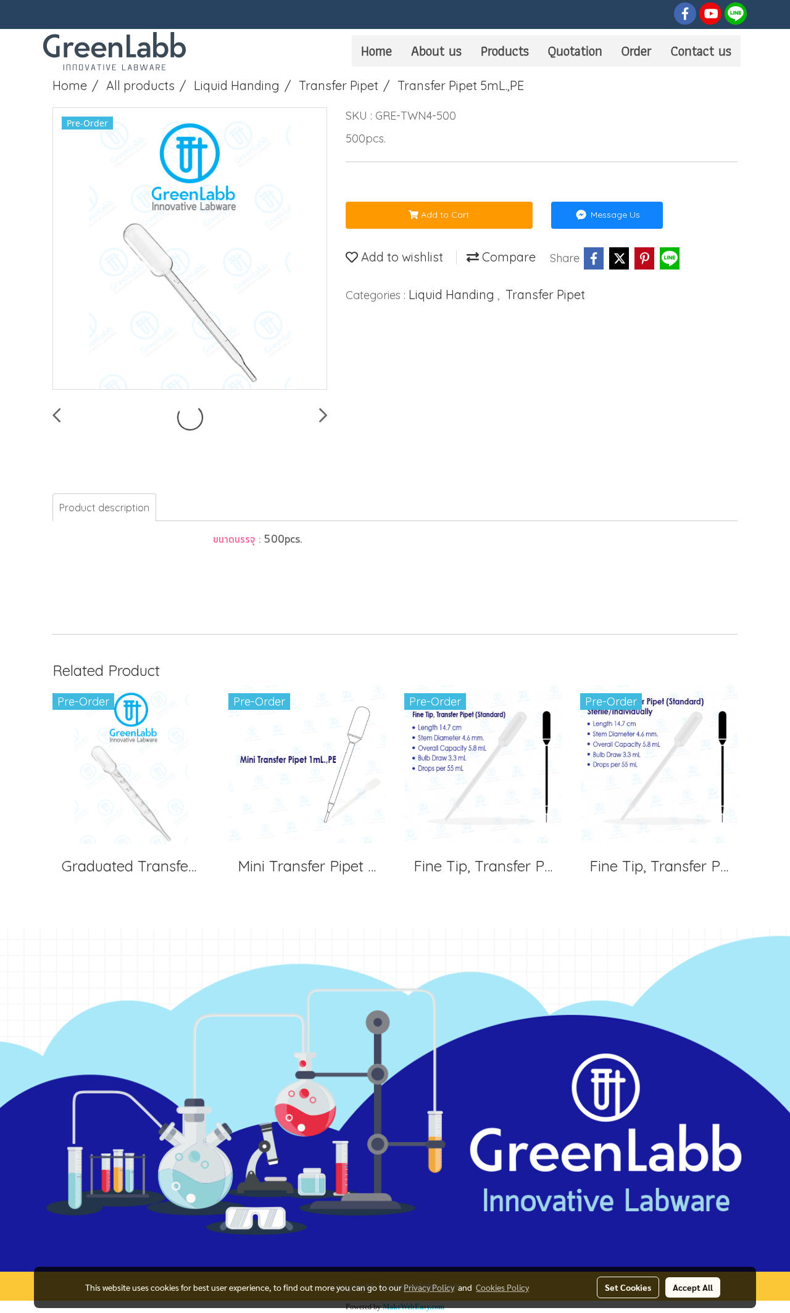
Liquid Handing (453, 294)
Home (376, 51)
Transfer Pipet (545, 294)
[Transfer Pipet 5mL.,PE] (189, 249)
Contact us (701, 51)
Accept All (693, 1287)
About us (436, 51)
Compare (507, 257)
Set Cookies (628, 1287)
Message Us (614, 214)
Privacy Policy (429, 1287)
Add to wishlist (400, 257)
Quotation (575, 51)
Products (505, 51)
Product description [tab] (104, 507)
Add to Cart (443, 214)
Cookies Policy (502, 1287)
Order (637, 51)
